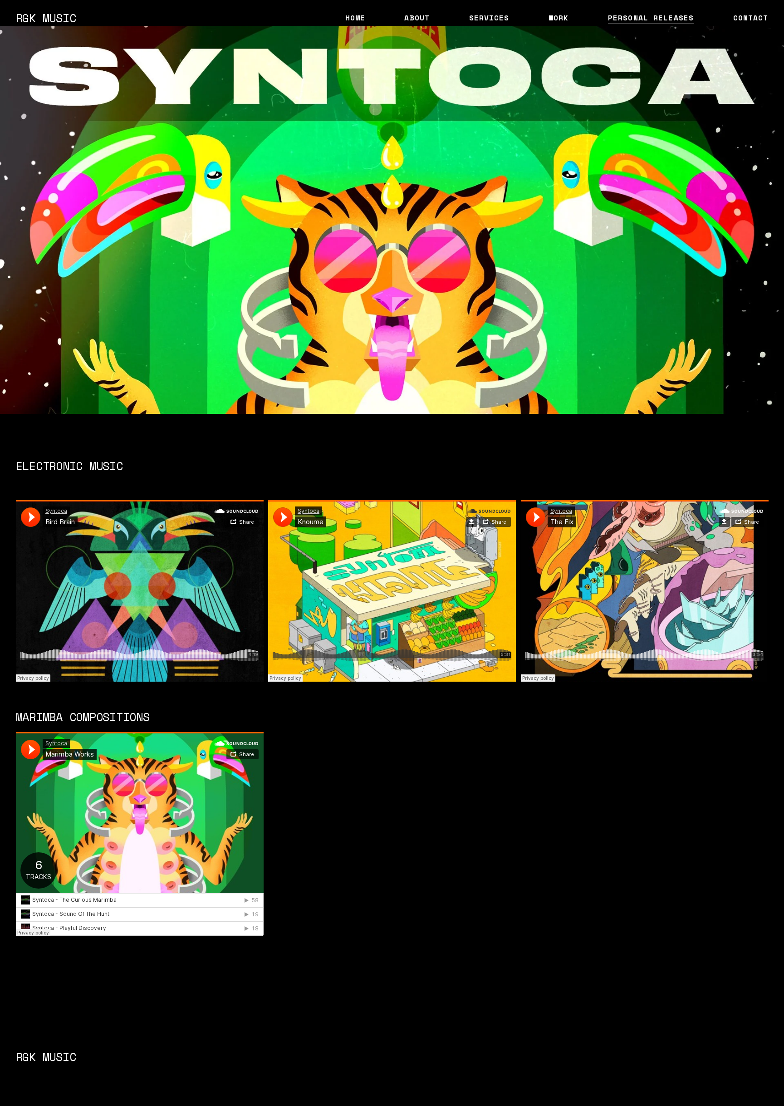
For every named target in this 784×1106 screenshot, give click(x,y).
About (417, 17)
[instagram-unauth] (374, 1069)
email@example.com (644, 1057)
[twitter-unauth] (392, 1069)
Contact (751, 17)
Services (489, 17)
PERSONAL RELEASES (651, 17)
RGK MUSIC (46, 18)
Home (355, 17)
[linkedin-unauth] (409, 1069)
